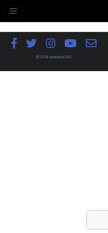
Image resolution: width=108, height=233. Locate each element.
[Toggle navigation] (13, 11)
